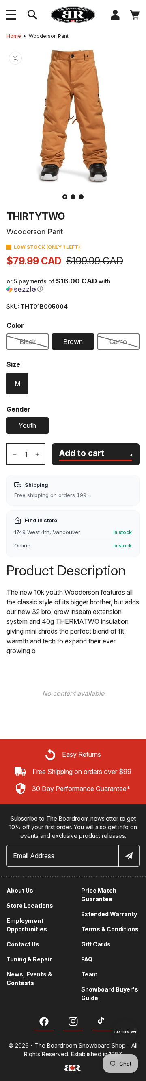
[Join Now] (128, 856)
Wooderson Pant (49, 36)
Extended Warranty (109, 914)
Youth (27, 425)
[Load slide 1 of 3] (65, 196)
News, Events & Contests (29, 978)
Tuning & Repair (29, 959)
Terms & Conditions (110, 929)
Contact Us (22, 944)
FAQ (86, 959)
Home (13, 36)
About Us (19, 890)
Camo (118, 342)
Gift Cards (96, 944)
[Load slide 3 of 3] (81, 196)
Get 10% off (125, 1032)
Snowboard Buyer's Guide (109, 993)
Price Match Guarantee (98, 894)
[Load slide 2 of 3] (73, 196)
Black (27, 342)
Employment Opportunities (26, 925)
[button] (11, 14)
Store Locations (29, 905)
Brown (73, 342)
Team (89, 974)
